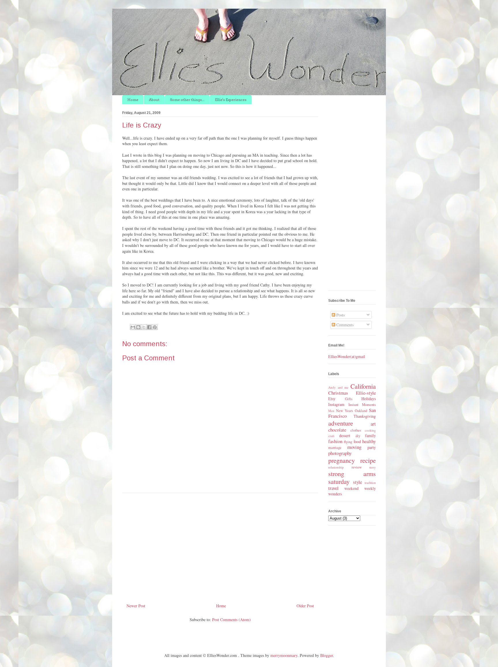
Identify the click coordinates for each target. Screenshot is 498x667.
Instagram (336, 404)
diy (358, 435)
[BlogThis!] (138, 327)
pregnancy (341, 460)
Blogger (326, 655)
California (363, 386)
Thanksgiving (365, 416)
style (357, 482)
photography (340, 453)
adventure (340, 423)
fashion (335, 441)
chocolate (337, 429)
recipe (368, 460)
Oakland (361, 410)
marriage (335, 447)
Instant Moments (362, 404)
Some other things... (187, 100)
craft (331, 436)
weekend (351, 488)
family (370, 435)
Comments (344, 324)
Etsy (331, 398)
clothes (355, 430)
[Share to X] (144, 327)
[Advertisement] (220, 546)
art (373, 423)
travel (333, 488)
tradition (370, 482)
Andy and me (338, 387)
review (357, 467)
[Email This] (133, 327)
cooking (370, 430)
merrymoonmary (283, 655)
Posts (340, 315)
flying (348, 441)
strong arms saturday (352, 477)
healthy (369, 441)
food (357, 441)
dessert (344, 435)
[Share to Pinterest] (155, 327)
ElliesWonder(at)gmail (346, 356)
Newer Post (136, 605)
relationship (336, 467)
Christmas (338, 392)
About (154, 100)
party (371, 447)
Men (331, 411)
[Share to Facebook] (149, 327)
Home (132, 100)
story (372, 467)
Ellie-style (366, 392)
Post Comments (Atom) (231, 619)
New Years (344, 410)
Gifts (348, 398)
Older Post (305, 605)
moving (354, 447)
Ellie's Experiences (230, 100)
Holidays (368, 398)
